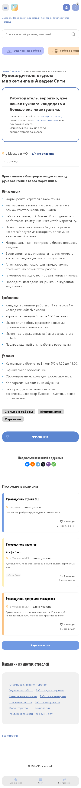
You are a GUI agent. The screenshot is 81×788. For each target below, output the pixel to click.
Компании (46, 17)
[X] (43, 464)
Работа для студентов (50, 690)
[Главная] (14, 7)
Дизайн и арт (44, 713)
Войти (66, 7)
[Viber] (48, 464)
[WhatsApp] (53, 464)
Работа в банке (13, 575)
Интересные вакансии (23, 696)
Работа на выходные (53, 696)
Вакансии (7, 17)
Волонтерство (18, 708)
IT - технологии (40, 708)
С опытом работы (19, 411)
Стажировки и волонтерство (28, 684)
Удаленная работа (21, 690)
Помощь (6, 21)
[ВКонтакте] (27, 464)
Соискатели (33, 17)
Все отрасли (10, 735)
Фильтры (40, 437)
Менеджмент (50, 411)
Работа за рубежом (47, 702)
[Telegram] (38, 464)
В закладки (69, 521)
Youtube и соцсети (21, 713)
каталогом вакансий (45, 120)
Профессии (19, 17)
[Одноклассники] (32, 464)
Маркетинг (13, 419)
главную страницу (51, 116)
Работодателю (61, 17)
